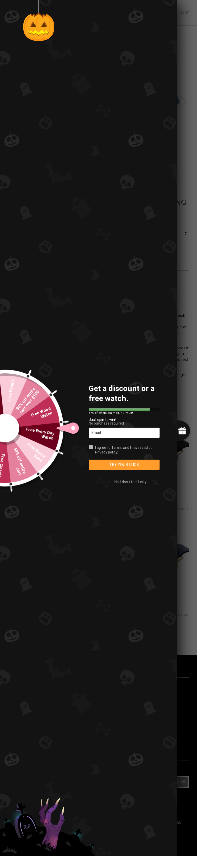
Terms (116, 448)
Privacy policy (106, 452)
